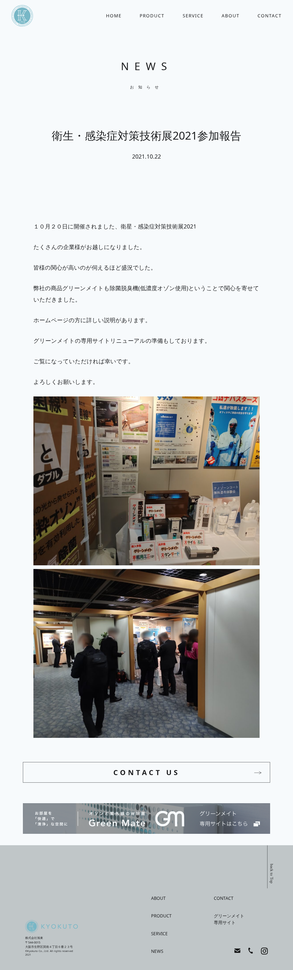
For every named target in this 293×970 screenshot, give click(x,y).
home (114, 16)
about (230, 16)
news (157, 951)
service (193, 16)
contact (270, 16)
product (152, 16)
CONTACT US (146, 772)
